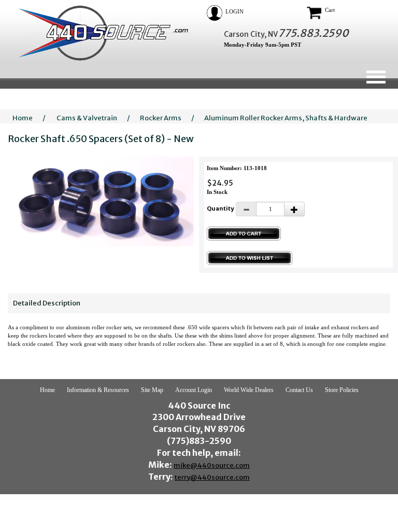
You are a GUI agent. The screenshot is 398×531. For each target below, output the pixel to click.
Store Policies (342, 390)
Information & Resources (98, 390)
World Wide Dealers (249, 390)
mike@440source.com (212, 465)
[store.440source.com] (99, 32)
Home (22, 118)
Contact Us (299, 390)
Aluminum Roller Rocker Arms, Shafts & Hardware (285, 118)
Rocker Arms (160, 118)
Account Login (193, 390)
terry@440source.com (212, 477)
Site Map (152, 390)
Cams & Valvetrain (86, 118)
